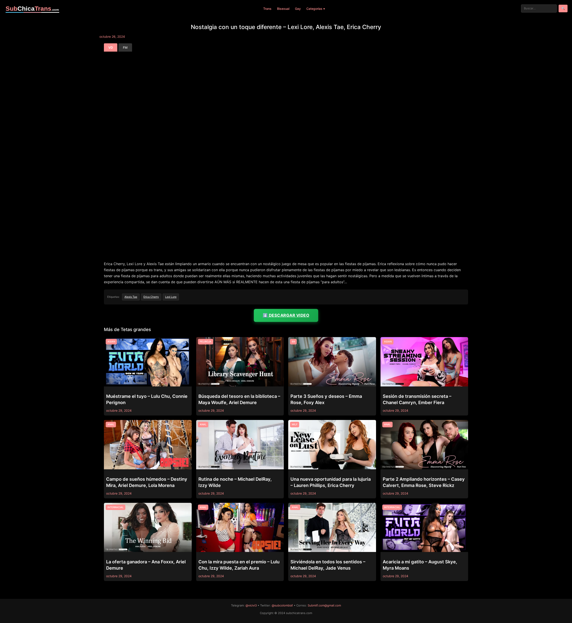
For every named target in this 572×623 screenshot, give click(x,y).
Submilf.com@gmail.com (324, 605)
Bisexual (283, 8)
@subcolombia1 (282, 605)
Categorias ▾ (315, 8)
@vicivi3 (251, 605)
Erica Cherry (151, 296)
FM (125, 47)
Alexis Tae (130, 296)
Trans (267, 8)
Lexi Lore (171, 296)
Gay (298, 8)
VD (110, 47)
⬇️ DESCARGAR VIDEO (286, 315)
